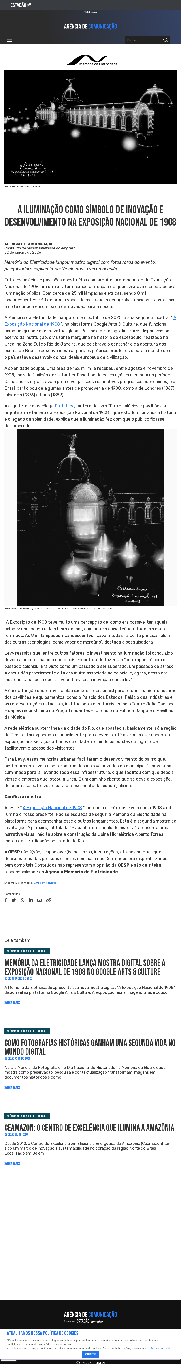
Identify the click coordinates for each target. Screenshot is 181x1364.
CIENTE (90, 1354)
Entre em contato (45, 882)
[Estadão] (21, 5)
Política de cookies (161, 1348)
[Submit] (165, 40)
